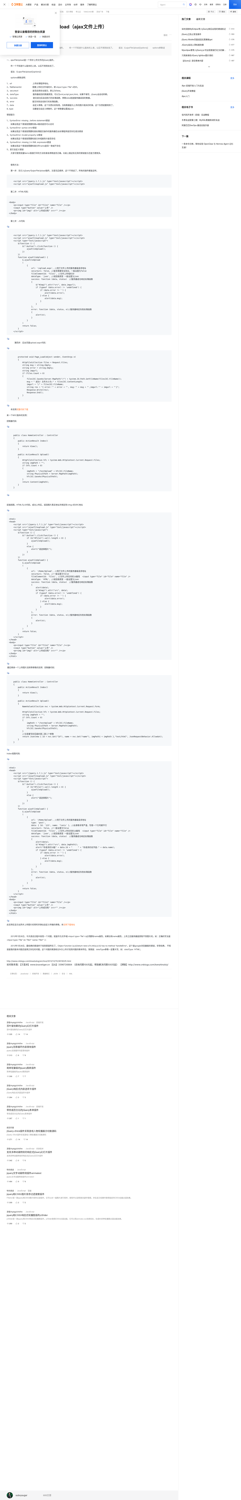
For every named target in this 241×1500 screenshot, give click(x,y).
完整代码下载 (22, 409)
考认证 (78, 11)
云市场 (68, 4)
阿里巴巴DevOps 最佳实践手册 (195, 125)
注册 (224, 4)
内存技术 (40, 1148)
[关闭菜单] (4, 4)
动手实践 (60, 11)
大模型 (29, 4)
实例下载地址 (69, 924)
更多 (232, 78)
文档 (205, 4)
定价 (60, 4)
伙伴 (76, 4)
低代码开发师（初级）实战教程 (195, 114)
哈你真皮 (10, 1169)
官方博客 (69, 11)
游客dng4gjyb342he (14, 1022)
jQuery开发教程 (188, 90)
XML (71, 973)
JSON (55, 973)
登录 (235, 4)
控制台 (218, 4)
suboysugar (21, 1495)
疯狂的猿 (10, 1127)
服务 (82, 4)
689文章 (47, 1495)
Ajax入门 (185, 96)
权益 (54, 4)
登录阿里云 (42, 45)
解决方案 (45, 4)
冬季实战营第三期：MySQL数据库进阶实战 (201, 120)
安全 (63, 973)
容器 (29, 1190)
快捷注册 (18, 45)
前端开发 (35, 973)
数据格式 (46, 973)
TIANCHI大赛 (89, 11)
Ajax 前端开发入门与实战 (193, 85)
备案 (211, 4)
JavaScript (24, 973)
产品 (36, 4)
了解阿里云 (92, 4)
